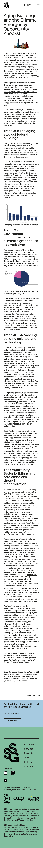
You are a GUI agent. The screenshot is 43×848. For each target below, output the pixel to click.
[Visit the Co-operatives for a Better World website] (18, 799)
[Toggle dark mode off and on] (24, 5)
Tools (26, 758)
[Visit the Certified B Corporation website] (7, 799)
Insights (28, 762)
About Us (29, 744)
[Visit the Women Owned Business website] (33, 798)
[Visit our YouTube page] (5, 780)
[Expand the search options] (33, 5)
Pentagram (16, 789)
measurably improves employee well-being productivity (20, 577)
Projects (28, 753)
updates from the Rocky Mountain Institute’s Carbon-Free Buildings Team (20, 660)
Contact (28, 767)
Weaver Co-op (31, 789)
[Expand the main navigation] (38, 5)
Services (28, 749)
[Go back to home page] (6, 5)
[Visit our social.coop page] (13, 773)
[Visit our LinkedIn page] (5, 773)
